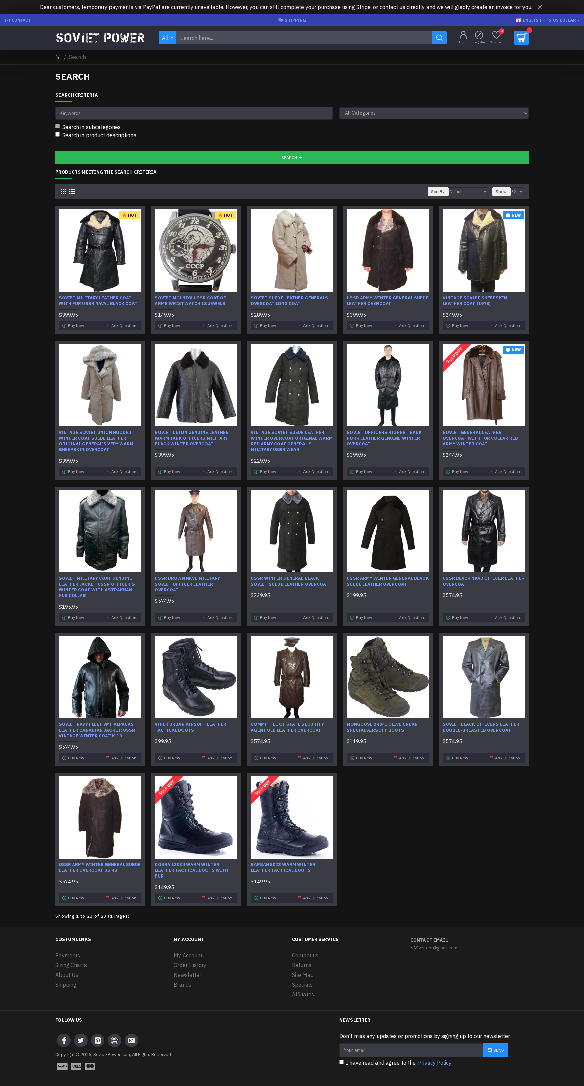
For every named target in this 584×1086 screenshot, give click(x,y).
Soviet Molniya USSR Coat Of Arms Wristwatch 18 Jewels (190, 300)
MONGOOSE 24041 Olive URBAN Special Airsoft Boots (382, 727)
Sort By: (438, 191)
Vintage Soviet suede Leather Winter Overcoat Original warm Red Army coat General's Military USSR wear (292, 441)
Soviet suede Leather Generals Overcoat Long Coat (289, 300)
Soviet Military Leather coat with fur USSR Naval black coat (98, 300)
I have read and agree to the (399, 1062)
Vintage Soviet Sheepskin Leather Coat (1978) (475, 300)
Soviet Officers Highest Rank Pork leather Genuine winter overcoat (384, 438)
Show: (501, 191)
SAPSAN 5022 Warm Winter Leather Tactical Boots (283, 867)
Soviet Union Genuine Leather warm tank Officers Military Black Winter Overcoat (192, 438)
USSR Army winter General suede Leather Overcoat (388, 300)
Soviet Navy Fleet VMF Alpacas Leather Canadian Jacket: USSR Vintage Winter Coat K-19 (97, 730)
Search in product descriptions (99, 135)
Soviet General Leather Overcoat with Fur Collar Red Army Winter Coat (480, 438)
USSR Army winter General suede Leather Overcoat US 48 (100, 867)
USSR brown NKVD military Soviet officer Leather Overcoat (187, 584)
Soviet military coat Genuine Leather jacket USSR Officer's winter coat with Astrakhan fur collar (97, 587)
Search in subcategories (91, 127)
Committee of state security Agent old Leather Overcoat (287, 727)
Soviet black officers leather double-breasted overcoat (481, 727)
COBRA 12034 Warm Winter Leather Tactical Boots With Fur (191, 870)
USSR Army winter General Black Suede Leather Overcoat (388, 581)
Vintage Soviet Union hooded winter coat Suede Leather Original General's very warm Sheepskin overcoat (96, 441)
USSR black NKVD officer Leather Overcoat (484, 581)
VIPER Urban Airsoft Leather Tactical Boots (190, 727)
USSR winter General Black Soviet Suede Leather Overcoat (290, 581)
